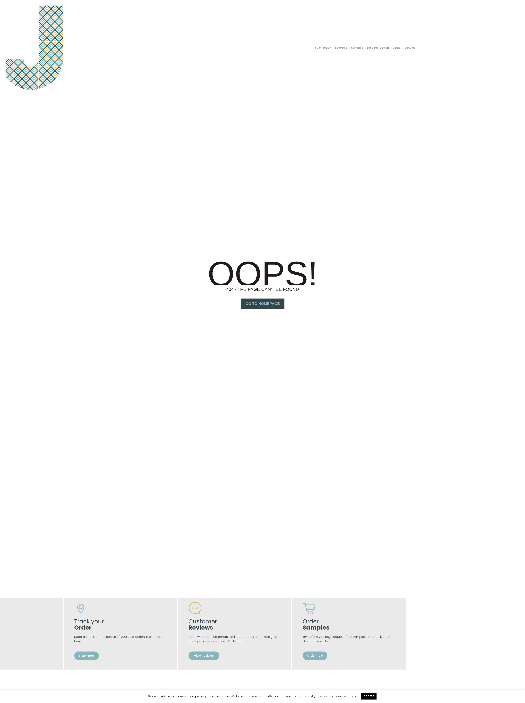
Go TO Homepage (262, 304)
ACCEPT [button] (369, 696)
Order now (315, 656)
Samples (357, 48)
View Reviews (204, 656)
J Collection (322, 48)
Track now (87, 656)
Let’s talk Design (378, 48)
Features (341, 48)
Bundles (410, 48)
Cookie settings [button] (344, 696)
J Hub (397, 48)
